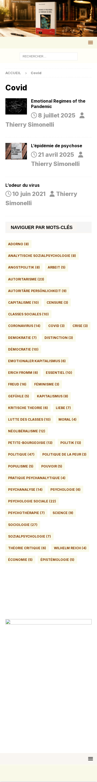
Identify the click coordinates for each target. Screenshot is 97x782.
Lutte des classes (29, 419)
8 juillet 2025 (56, 115)
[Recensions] (16, 151)
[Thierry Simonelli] (48, 32)
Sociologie (22, 525)
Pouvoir (51, 466)
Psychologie (65, 489)
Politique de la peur (64, 454)
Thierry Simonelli (29, 124)
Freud (17, 384)
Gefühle (18, 396)
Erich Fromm (23, 373)
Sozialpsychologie (29, 536)
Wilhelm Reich (70, 548)
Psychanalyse (25, 489)
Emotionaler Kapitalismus (37, 361)
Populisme (20, 466)
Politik (70, 443)
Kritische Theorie (28, 408)
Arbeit (56, 267)
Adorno (18, 244)
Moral (67, 419)
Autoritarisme (26, 279)
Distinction (58, 338)
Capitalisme (23, 302)
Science (63, 513)
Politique (21, 454)
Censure (57, 302)
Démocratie (23, 349)
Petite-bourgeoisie (30, 443)
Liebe (63, 408)
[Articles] (16, 106)
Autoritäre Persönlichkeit (37, 291)
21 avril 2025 (56, 154)
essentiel (59, 373)
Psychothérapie (26, 513)
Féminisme (46, 384)
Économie (20, 560)
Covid (56, 326)
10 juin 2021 (29, 193)
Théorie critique (27, 548)
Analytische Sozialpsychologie (42, 256)
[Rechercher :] (49, 55)
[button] (90, 42)
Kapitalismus (52, 396)
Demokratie (22, 338)
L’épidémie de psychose (56, 145)
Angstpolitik (24, 267)
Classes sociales (28, 314)
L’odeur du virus (22, 185)
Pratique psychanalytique (36, 478)
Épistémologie (57, 560)
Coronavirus (24, 326)
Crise (80, 326)
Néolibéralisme (26, 431)
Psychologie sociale (32, 501)
